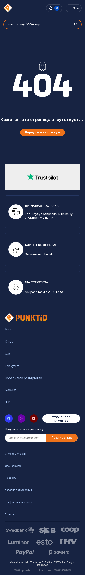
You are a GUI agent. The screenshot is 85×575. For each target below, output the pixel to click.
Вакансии (11, 477)
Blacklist (10, 390)
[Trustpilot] (42, 177)
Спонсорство (13, 465)
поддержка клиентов (61, 418)
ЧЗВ (7, 402)
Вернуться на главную (42, 132)
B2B (7, 353)
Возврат (10, 514)
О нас (9, 341)
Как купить (12, 366)
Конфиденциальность (18, 502)
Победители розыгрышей (23, 378)
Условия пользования (18, 490)
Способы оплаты (15, 453)
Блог (8, 329)
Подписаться (62, 437)
